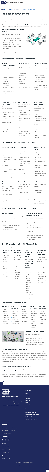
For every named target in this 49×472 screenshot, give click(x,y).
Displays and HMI (29, 417)
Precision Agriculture (16, 9)
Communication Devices (31, 419)
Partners (27, 402)
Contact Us (28, 405)
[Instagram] (6, 439)
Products (27, 400)
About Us (27, 396)
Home (2, 9)
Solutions (7, 9)
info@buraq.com (6, 458)
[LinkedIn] (9, 439)
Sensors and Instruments (31, 412)
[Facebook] (3, 439)
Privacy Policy (19, 465)
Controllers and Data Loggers (32, 414)
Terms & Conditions (28, 465)
